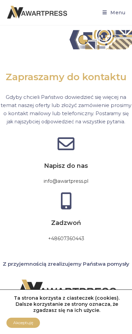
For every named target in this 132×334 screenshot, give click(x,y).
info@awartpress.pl (66, 181)
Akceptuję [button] (23, 322)
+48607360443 (66, 238)
